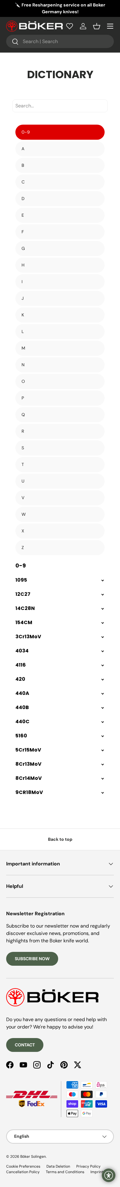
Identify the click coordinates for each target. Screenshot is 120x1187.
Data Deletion (58, 1166)
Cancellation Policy (23, 1171)
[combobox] (60, 41)
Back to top (60, 839)
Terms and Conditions (65, 1171)
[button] (96, 26)
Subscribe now (32, 958)
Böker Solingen (33, 1156)
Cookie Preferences (23, 1166)
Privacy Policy (88, 1166)
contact (25, 1045)
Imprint (96, 1171)
